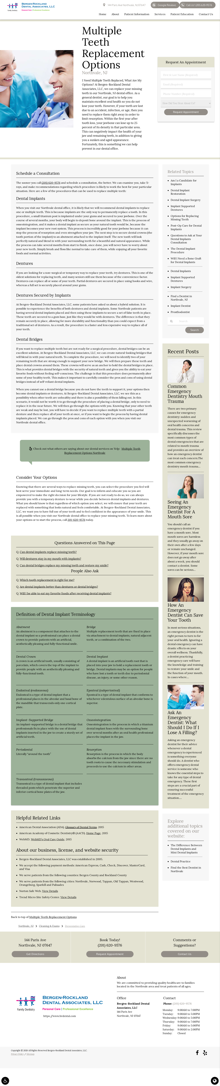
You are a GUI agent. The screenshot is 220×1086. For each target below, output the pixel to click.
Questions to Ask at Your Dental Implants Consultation (186, 239)
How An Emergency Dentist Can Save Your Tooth (185, 612)
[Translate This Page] (215, 1081)
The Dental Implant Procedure (183, 250)
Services (160, 14)
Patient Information (136, 14)
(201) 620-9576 (51, 182)
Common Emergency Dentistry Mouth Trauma (185, 393)
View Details (50, 891)
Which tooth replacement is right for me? (47, 580)
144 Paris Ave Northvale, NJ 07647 (126, 5)
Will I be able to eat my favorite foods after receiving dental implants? (65, 593)
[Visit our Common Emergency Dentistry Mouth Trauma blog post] (186, 381)
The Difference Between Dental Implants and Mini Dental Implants (186, 848)
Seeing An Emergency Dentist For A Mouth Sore (181, 509)
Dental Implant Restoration (180, 192)
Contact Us (206, 14)
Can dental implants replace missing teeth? (48, 552)
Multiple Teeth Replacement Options (53, 917)
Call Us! (199, 5)
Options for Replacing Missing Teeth (185, 217)
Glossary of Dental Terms (81, 827)
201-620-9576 (76, 519)
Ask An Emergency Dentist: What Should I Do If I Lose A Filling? (183, 722)
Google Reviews (167, 5)
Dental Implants (181, 271)
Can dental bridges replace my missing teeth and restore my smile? (64, 565)
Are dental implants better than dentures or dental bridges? (59, 587)
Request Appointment (110, 954)
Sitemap (30, 1054)
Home (102, 14)
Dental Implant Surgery (185, 200)
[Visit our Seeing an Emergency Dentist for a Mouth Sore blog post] (186, 497)
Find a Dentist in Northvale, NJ (181, 297)
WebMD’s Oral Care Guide (47, 839)
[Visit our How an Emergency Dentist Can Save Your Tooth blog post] (186, 600)
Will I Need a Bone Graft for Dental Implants (186, 260)
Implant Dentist (181, 305)
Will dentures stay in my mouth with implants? (50, 559)
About (115, 14)
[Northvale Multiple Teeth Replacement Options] (36, 126)
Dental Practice (181, 861)
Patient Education (182, 14)
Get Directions (35, 954)
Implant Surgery (181, 287)
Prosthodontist (180, 312)
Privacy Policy (17, 1054)
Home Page (93, 833)
